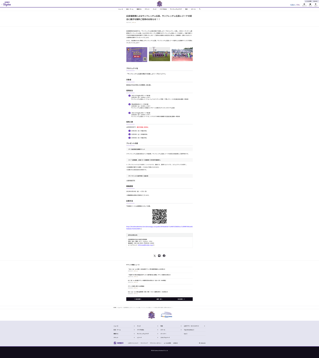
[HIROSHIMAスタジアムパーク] (295, 4)
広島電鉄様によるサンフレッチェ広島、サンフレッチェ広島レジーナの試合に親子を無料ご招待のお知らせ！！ (148, 307)
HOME (114, 307)
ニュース (120, 307)
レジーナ (139, 337)
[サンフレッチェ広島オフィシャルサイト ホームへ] (118, 342)
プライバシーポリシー (156, 343)
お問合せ (175, 343)
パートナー (163, 333)
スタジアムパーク (165, 337)
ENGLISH (315, 1)
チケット (116, 337)
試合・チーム (117, 330)
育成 (161, 326)
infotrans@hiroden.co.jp (145, 245)
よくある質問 (308, 1)
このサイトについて (133, 343)
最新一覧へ (159, 299)
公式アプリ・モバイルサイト (191, 326)
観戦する (116, 333)
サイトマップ (144, 343)
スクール (162, 330)
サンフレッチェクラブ (143, 333)
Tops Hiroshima (188, 330)
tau (185, 333)
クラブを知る (140, 330)
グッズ (139, 326)
